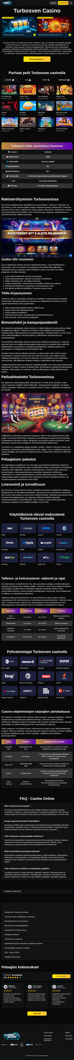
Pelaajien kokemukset (12, 957)
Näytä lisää (37, 1013)
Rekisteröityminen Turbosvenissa (16, 921)
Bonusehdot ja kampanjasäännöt (16, 926)
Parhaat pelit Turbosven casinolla (16, 912)
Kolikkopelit (63, 80)
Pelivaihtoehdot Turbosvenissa (15, 930)
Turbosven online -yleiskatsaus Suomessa (19, 917)
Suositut (8, 80)
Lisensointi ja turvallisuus (13, 939)
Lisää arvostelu (61, 976)
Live (26, 80)
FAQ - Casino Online (11, 952)
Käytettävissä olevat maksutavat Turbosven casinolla (23, 943)
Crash (45, 80)
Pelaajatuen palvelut (11, 934)
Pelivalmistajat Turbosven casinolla (17, 948)
